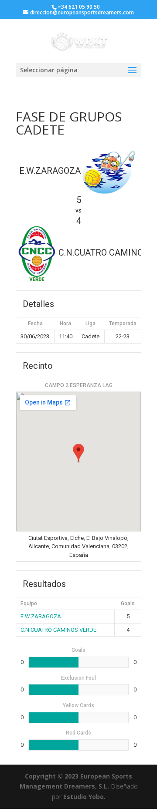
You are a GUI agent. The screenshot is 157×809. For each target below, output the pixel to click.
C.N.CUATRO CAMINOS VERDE (58, 630)
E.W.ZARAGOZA (40, 616)
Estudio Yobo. (84, 796)
